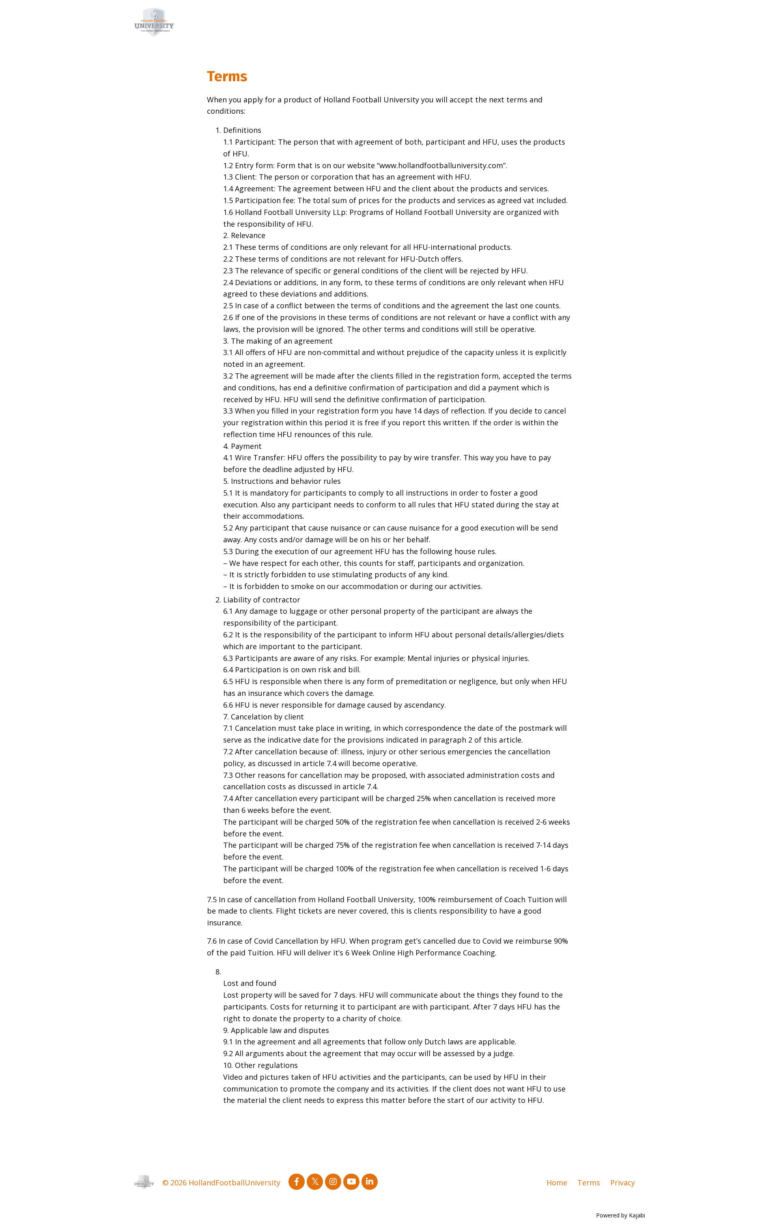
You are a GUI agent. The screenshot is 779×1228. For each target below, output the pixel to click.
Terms (588, 1182)
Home (557, 1182)
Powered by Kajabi (620, 1215)
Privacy (622, 1182)
